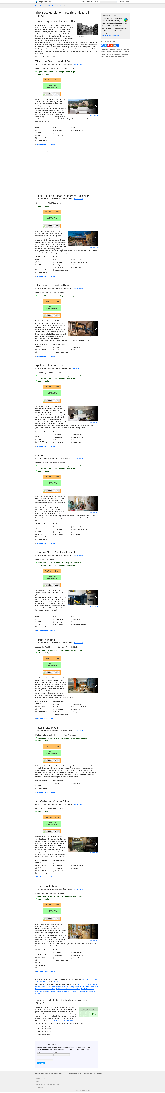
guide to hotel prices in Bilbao (64, 1020)
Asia (46, 1073)
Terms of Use (46, 1080)
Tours (37, 1086)
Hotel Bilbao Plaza (46, 727)
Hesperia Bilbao (45, 639)
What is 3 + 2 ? (41, 1058)
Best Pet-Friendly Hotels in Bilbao (73, 987)
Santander (38, 981)
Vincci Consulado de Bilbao (52, 285)
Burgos (45, 981)
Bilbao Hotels (60, 6)
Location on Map (52, 94)
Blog (96, 1)
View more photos (94, 115)
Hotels (37, 1081)
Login (127, 1)
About (83, 1)
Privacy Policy (39, 1080)
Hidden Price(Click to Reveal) (51, 86)
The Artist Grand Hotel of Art (52, 61)
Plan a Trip (89, 1)
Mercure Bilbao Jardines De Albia (55, 552)
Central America (63, 1073)
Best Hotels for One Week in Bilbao (68, 989)
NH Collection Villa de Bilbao (52, 801)
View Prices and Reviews (45, 144)
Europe (37, 6)
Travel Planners (39, 1087)
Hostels (37, 1083)
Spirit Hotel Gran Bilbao (49, 365)
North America (84, 1073)
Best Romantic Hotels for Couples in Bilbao (61, 991)
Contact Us (38, 1077)
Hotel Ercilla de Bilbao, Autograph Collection (62, 195)
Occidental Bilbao (46, 886)
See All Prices (78, 64)
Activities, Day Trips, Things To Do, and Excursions (48, 1084)
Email (55, 1052)
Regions (37, 1073)
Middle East (76, 1073)
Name (38, 1052)
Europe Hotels (44, 6)
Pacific (91, 1073)
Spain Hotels (52, 6)
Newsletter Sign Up (40, 1078)
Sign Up (122, 1)
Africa (42, 1073)
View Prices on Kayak (52, 80)
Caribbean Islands (53, 1073)
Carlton (39, 455)
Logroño (55, 981)
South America (98, 1073)
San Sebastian (87, 979)
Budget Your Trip (44, 2)
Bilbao (95, 979)
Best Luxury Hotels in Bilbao (52, 987)
